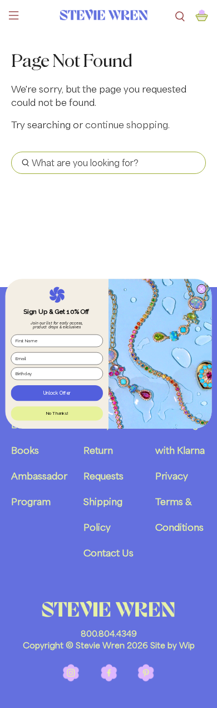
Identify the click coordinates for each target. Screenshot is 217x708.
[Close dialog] (201, 289)
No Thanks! (57, 413)
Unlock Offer (57, 393)
